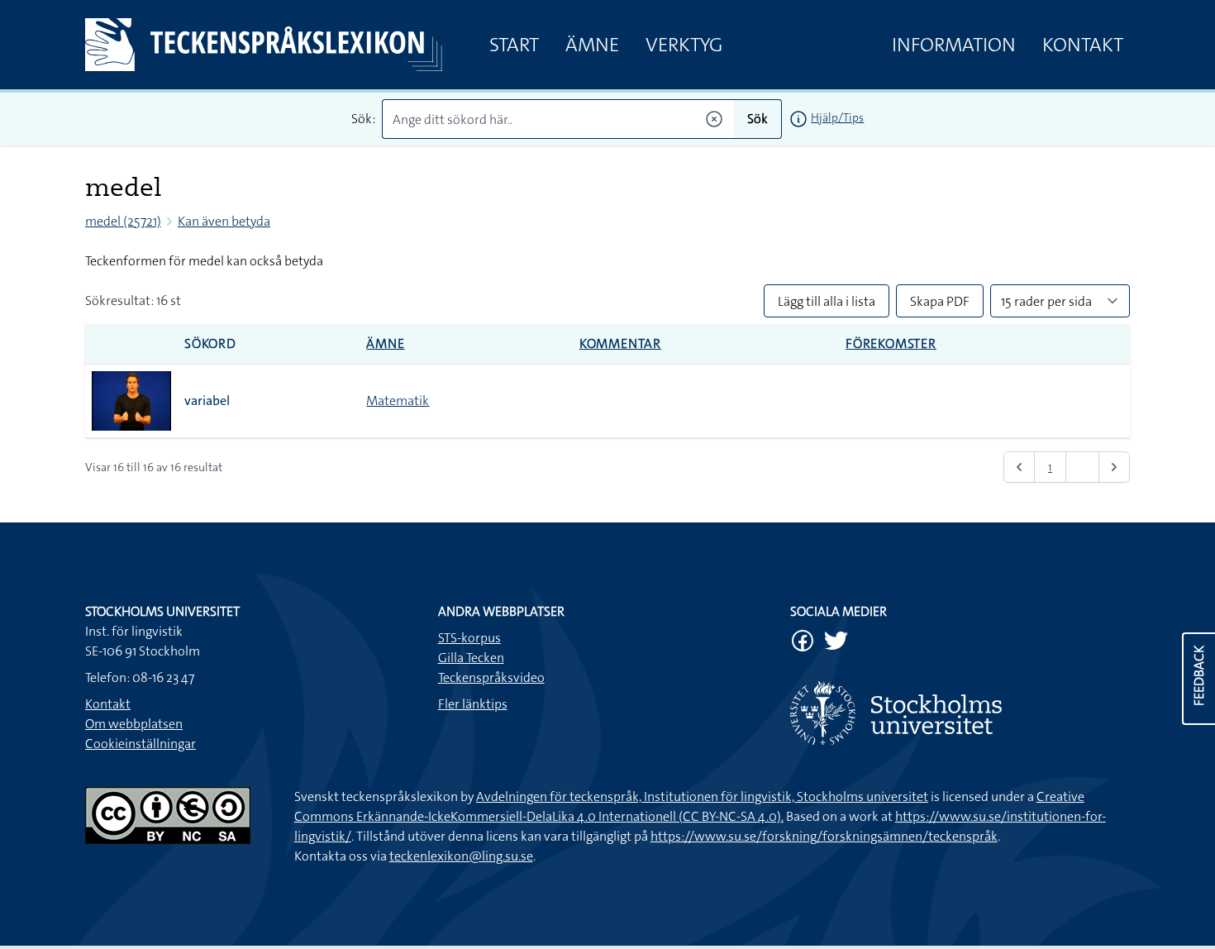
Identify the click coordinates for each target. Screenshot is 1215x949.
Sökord (210, 343)
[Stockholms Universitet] (960, 713)
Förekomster (891, 343)
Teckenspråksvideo (491, 677)
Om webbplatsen (134, 723)
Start (514, 44)
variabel (207, 400)
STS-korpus (469, 637)
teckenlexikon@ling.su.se (461, 856)
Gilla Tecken (471, 657)
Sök (757, 118)
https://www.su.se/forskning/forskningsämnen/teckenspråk (824, 836)
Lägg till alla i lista (826, 301)
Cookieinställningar (140, 743)
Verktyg (684, 44)
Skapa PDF (940, 301)
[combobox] (558, 119)
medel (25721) (123, 221)
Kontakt (1082, 44)
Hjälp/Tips (837, 117)
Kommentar (620, 343)
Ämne (592, 44)
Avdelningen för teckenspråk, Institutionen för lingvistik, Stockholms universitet (702, 796)
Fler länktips (472, 704)
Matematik (397, 400)
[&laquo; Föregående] (1019, 467)
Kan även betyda (224, 221)
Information (954, 44)
